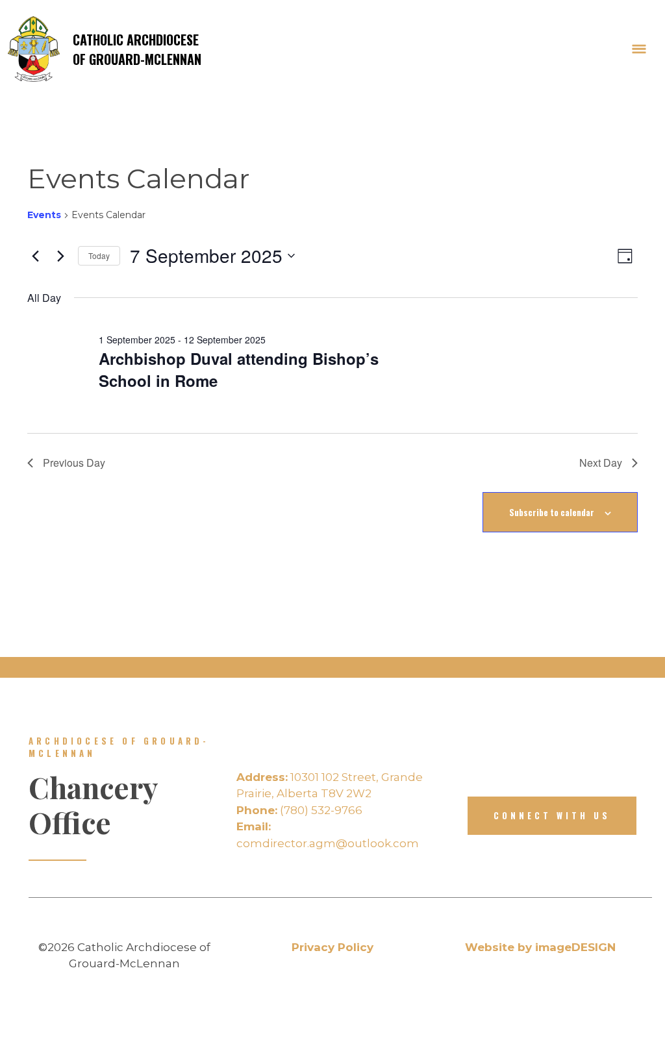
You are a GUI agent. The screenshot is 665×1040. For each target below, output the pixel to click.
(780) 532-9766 (299, 810)
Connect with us (552, 815)
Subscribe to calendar (551, 512)
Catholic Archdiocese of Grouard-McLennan (137, 49)
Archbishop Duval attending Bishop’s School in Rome (239, 369)
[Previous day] (35, 256)
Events (44, 215)
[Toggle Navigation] (639, 49)
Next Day (600, 462)
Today (99, 255)
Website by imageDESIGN (540, 947)
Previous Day (74, 462)
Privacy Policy (332, 947)
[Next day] (60, 256)
